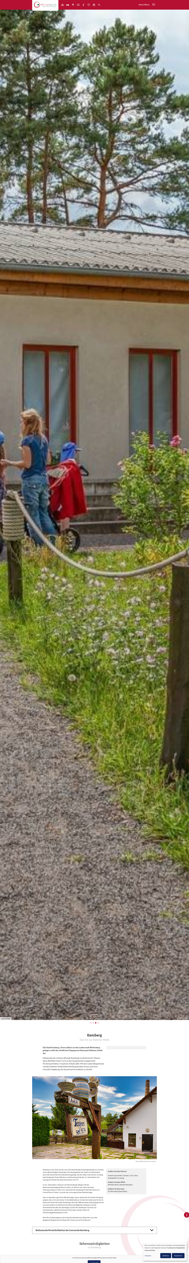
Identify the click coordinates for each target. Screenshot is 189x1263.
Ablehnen (165, 1256)
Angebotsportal (78, 5)
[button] (91, 1022)
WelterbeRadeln (62, 5)
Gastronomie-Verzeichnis (73, 5)
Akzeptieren (178, 1256)
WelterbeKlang (83, 5)
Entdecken (94, 1014)
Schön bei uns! (88, 5)
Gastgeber (67, 5)
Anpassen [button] (148, 1256)
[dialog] (165, 1252)
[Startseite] (45, 5)
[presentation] (4, 516)
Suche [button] (99, 5)
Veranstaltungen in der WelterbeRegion (94, 5)
